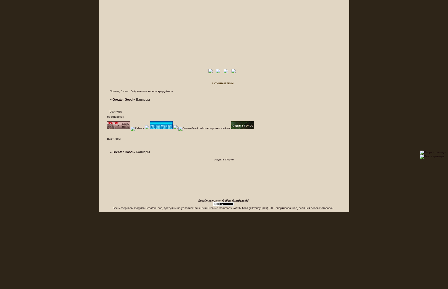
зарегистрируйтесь (160, 91)
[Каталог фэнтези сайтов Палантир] (138, 128)
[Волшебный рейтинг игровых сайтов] (204, 128)
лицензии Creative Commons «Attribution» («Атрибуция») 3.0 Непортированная (245, 208)
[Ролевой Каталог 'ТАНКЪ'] (147, 128)
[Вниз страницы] (432, 156)
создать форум (224, 159)
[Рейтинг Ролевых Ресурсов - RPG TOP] (118, 128)
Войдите (136, 91)
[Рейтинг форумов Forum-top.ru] (242, 128)
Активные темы (223, 83)
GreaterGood (153, 208)
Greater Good (122, 99)
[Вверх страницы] (433, 152)
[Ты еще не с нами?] (161, 128)
